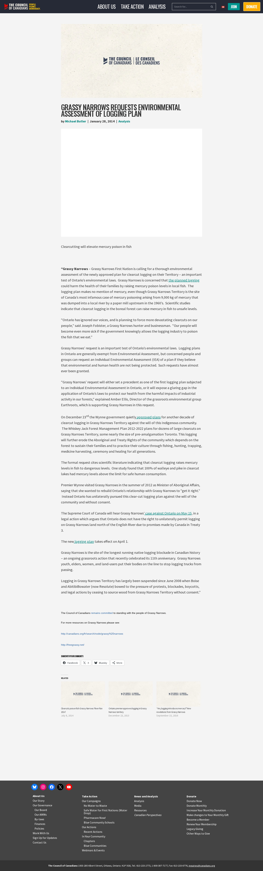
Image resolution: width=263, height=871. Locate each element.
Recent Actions (93, 831)
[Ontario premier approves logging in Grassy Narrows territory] (131, 694)
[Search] (212, 6)
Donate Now (194, 801)
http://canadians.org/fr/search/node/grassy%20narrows (92, 633)
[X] (60, 787)
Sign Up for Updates (45, 838)
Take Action (132, 6)
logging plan (84, 541)
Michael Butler (75, 121)
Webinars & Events (93, 850)
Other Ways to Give (198, 833)
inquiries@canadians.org (202, 865)
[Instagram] (43, 787)
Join (234, 6)
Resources (140, 810)
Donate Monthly (197, 805)
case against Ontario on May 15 (168, 513)
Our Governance (42, 805)
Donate (191, 796)
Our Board (41, 810)
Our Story (38, 800)
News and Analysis (146, 796)
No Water (90, 805)
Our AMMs (41, 814)
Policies (39, 828)
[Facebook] (51, 787)
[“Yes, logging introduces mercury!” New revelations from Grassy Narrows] (178, 694)
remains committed (102, 613)
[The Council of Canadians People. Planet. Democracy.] (22, 7)
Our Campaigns (91, 801)
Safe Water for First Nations (101, 810)
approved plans (148, 417)
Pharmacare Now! (95, 818)
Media (137, 805)
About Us (107, 6)
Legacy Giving (195, 829)
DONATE (251, 6)
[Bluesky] (34, 787)
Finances (40, 824)
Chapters (89, 841)
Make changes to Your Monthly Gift (208, 815)
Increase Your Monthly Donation (206, 810)
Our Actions (89, 827)
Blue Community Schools (99, 822)
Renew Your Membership (201, 824)
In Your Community (93, 836)
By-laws (39, 819)
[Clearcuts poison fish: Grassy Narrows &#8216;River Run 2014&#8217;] (83, 694)
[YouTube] (69, 787)
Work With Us (41, 833)
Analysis (157, 6)
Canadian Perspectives (147, 815)
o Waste (102, 805)
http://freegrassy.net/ (72, 644)
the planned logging (184, 280)
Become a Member (198, 819)
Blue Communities (95, 845)
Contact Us (39, 842)
